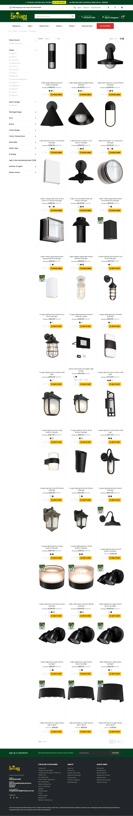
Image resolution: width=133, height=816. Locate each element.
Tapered (15, 82)
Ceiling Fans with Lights (45, 770)
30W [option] (80, 380)
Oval (14, 73)
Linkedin (17, 797)
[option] (49, 90)
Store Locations (102, 773)
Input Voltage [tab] (14, 102)
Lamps (40, 793)
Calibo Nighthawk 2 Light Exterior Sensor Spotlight (110, 605)
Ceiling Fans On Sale (103, 775)
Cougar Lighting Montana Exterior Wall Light (110, 489)
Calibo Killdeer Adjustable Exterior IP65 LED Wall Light (81, 258)
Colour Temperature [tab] (17, 136)
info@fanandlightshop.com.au (21, 791)
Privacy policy (71, 777)
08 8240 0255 (89, 17)
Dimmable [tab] (13, 142)
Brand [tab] (11, 124)
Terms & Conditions (73, 780)
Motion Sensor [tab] (14, 172)
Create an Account (96, 7)
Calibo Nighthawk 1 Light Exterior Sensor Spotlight (81, 663)
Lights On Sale (101, 777)
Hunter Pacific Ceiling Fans (46, 779)
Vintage (15, 89)
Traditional (16, 86)
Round (15, 76)
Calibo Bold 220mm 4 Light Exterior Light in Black (52, 724)
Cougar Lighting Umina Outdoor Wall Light (110, 373)
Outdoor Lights (23, 31)
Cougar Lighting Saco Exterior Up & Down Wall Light (110, 257)
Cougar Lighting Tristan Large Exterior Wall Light (52, 431)
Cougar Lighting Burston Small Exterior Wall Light (81, 547)
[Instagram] (115, 7)
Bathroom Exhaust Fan (45, 800)
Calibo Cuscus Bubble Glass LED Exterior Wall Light (81, 200)
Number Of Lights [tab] (16, 166)
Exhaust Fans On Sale (103, 780)
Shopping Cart (101, 770)
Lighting (15, 31)
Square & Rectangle (19, 79)
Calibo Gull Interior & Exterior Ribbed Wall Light (81, 605)
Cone (14, 92)
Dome (14, 66)
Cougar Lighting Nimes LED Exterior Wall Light (81, 489)
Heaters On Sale (102, 782)
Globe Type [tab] (13, 148)
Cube (14, 57)
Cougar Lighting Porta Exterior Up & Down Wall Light (52, 315)
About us (70, 768)
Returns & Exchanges (74, 775)
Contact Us (86, 7)
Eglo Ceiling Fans (43, 782)
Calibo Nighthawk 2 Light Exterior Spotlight (52, 663)
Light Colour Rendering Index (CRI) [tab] (22, 160)
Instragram (13, 797)
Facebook (10, 797)
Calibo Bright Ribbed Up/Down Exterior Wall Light (52, 84)
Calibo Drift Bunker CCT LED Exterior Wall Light (110, 142)
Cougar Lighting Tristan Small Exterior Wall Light (81, 431)
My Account (100, 768)
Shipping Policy (72, 782)
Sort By (40, 39)
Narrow (15, 70)
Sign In (79, 7)
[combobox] (55, 16)
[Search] (72, 16)
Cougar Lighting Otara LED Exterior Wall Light (52, 489)
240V (14, 105)
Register (114, 18)
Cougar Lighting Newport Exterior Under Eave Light (81, 315)
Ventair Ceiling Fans (44, 784)
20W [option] (75, 380)
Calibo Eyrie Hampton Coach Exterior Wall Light (110, 84)
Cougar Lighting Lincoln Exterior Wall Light (51, 373)
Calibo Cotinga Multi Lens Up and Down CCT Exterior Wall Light (52, 200)
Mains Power (17, 43)
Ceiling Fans (42, 768)
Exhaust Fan (42, 798)
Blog (75, 7)
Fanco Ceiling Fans (44, 786)
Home (9, 31)
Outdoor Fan (42, 775)
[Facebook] (108, 7)
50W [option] (86, 380)
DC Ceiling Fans (43, 777)
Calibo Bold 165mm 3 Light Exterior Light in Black (81, 724)
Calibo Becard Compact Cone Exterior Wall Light (81, 142)
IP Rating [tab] (12, 154)
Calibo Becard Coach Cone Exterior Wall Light (51, 142)
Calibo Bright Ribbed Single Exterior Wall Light (81, 84)
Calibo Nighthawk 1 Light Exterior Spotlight (110, 663)
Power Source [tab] (14, 40)
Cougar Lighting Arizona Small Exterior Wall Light (110, 550)
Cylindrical (16, 63)
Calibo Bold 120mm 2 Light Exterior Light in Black (110, 724)
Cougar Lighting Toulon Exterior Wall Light (110, 431)
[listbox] (52, 91)
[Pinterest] (122, 7)
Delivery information (73, 773)
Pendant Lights (42, 791)
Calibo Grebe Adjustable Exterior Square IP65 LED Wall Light (51, 258)
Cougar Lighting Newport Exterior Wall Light (110, 315)
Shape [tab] (11, 50)
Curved (15, 60)
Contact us (70, 770)
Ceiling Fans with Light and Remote (49, 773)
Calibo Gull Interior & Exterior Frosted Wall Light (52, 605)
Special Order (57, 95)
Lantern (15, 95)
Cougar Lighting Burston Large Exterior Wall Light (52, 547)
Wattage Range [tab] (15, 112)
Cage (14, 54)
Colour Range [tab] (14, 130)
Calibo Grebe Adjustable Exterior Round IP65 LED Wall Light (110, 200)
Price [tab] (11, 118)
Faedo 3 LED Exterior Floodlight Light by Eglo (81, 370)
